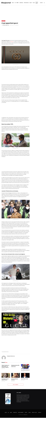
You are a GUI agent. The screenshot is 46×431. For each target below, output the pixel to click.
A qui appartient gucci (5, 351)
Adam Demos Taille (24, 378)
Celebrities (21, 2)
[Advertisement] (23, 14)
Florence (12, 41)
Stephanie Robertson (11, 356)
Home (13, 2)
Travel (34, 2)
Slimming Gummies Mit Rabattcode (15, 366)
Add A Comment (15, 384)
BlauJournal (25, 414)
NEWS (17, 2)
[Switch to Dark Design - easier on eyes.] (44, 2)
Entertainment (26, 2)
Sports (31, 2)
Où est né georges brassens (14, 379)
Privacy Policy (37, 3)
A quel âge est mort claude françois (5, 379)
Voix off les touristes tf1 (25, 370)
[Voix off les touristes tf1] (25, 366)
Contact (41, 2)
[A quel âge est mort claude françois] (6, 375)
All (15, 2)
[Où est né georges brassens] (15, 375)
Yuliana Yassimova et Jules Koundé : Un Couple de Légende (5, 366)
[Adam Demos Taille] (25, 375)
